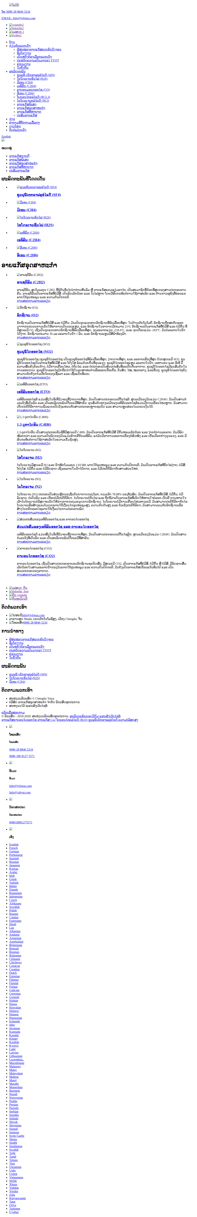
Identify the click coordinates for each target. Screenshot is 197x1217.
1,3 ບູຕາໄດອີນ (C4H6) (34, 424)
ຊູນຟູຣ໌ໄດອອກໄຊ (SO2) (35, 351)
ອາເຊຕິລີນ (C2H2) (31, 282)
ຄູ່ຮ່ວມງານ (24, 64)
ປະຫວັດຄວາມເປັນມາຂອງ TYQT (38, 60)
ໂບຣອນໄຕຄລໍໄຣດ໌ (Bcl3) (72, 719)
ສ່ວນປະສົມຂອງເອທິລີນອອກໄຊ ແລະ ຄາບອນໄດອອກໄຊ (57, 527)
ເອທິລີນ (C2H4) (26, 86)
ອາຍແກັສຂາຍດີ (19, 156)
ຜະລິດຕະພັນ (17, 71)
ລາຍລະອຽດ (42, 300)
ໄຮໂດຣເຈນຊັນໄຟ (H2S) (32, 78)
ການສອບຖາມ (26, 300)
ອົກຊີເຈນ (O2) (27, 315)
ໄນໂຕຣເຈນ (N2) (29, 487)
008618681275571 (20, 822)
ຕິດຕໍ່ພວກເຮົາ (17, 130)
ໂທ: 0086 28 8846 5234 (16, 11)
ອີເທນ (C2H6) (25, 93)
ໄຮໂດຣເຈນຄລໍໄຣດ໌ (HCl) (33, 100)
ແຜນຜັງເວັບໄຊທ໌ (109, 716)
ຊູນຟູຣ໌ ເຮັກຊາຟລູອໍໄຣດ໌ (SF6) (36, 75)
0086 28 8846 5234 (35, 622)
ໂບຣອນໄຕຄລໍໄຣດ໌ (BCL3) (33, 97)
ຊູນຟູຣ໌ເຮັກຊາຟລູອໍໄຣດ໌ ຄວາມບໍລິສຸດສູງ (113, 719)
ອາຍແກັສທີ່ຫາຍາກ (29, 111)
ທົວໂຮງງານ (24, 53)
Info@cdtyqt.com (20, 792)
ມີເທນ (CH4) (25, 82)
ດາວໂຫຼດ (15, 126)
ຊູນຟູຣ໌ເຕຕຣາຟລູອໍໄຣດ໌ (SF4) (39, 195)
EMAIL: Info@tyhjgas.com (18, 18)
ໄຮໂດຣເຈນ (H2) (29, 457)
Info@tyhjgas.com (33, 615)
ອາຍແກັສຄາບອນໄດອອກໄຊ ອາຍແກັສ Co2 (29, 719)
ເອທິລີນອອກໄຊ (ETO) (33, 392)
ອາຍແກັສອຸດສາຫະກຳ (31, 108)
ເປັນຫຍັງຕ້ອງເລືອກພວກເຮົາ (34, 56)
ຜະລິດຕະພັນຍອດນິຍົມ (84, 716)
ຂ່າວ (12, 119)
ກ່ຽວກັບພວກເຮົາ (20, 45)
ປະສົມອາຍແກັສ (27, 115)
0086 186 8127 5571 (22, 756)
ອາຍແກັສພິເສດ (27, 104)
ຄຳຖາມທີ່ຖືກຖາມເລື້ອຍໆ (24, 122)
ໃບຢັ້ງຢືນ (22, 67)
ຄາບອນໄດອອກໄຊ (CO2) (36, 556)
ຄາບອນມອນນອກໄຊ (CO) (33, 89)
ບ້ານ (12, 42)
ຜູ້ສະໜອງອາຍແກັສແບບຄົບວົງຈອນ (39, 49)
